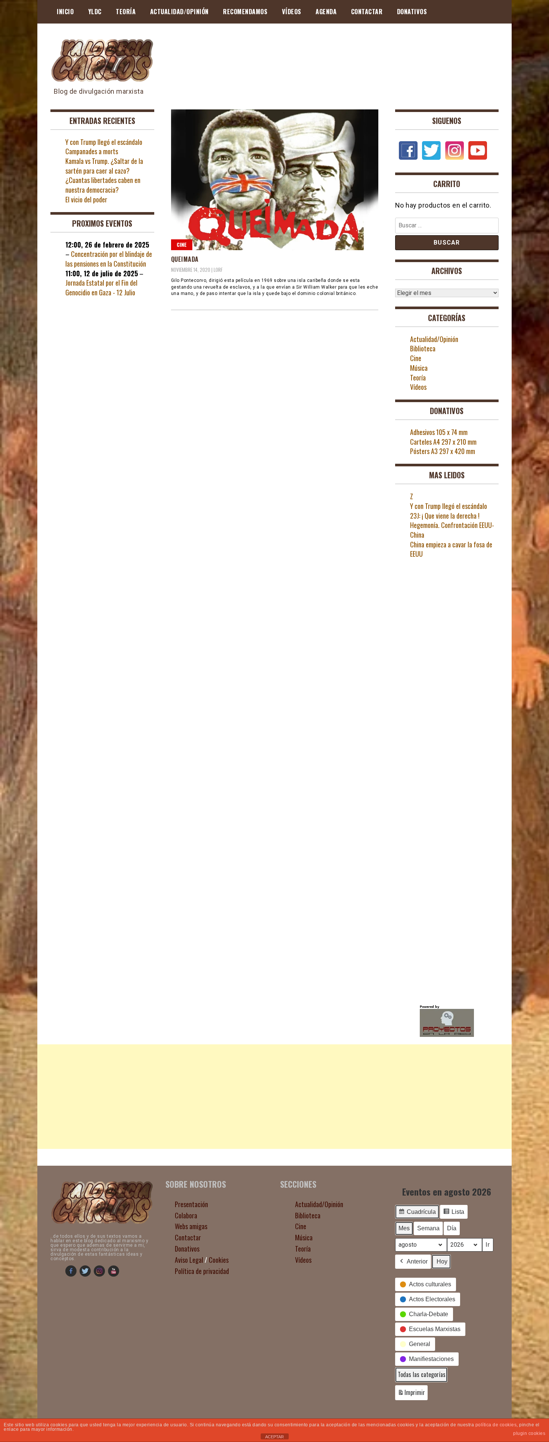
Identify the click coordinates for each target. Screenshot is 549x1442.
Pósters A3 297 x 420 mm (442, 451)
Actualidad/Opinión (179, 11)
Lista (453, 1214)
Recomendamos (245, 11)
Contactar (367, 11)
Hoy (442, 1261)
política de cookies (496, 1424)
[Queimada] (274, 179)
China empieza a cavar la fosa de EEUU (451, 549)
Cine (182, 244)
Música (419, 368)
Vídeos (291, 11)
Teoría (126, 11)
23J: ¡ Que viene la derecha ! (445, 515)
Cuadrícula (417, 1214)
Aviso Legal (189, 1260)
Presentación (191, 1204)
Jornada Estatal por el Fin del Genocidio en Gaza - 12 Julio (101, 287)
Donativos (412, 11)
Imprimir (411, 1394)
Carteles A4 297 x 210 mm (443, 442)
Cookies (219, 1260)
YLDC (95, 11)
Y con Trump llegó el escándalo (103, 142)
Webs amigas (191, 1226)
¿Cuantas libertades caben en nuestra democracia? (102, 185)
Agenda (326, 11)
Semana (428, 1228)
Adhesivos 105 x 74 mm (439, 432)
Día (451, 1228)
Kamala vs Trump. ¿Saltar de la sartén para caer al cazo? (104, 165)
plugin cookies (529, 1433)
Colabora (186, 1215)
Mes (404, 1228)
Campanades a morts (91, 151)
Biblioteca (422, 348)
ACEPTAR (274, 1437)
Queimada (185, 259)
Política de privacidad (202, 1271)
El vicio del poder (86, 199)
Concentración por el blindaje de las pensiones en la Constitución (108, 258)
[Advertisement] (274, 1096)
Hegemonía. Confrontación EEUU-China (452, 530)
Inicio (65, 11)
